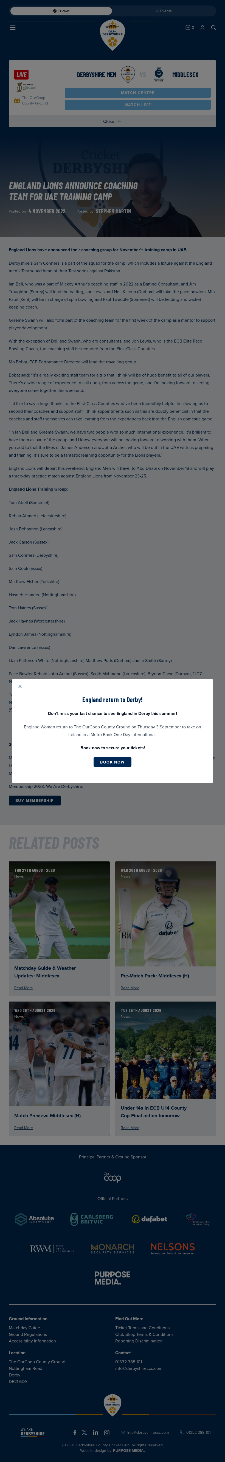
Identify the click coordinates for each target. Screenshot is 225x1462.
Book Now (112, 762)
